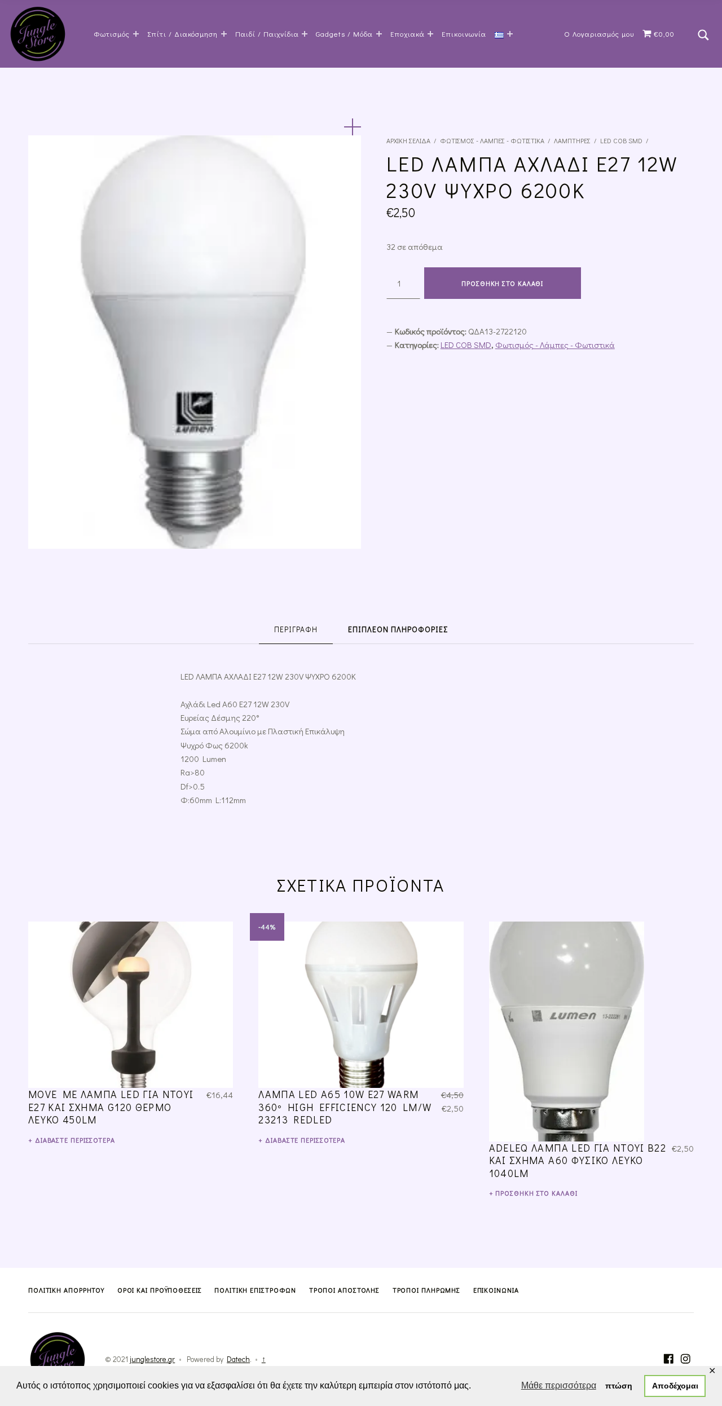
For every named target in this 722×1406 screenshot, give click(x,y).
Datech (238, 1359)
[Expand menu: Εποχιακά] (430, 34)
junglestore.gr (152, 1359)
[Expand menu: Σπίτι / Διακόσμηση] (224, 34)
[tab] (296, 630)
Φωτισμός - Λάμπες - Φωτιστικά (492, 140)
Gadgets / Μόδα (344, 33)
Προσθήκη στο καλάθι (502, 283)
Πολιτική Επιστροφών (255, 1289)
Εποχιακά (407, 33)
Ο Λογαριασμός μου (599, 33)
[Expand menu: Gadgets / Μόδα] (379, 34)
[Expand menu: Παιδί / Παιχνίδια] (304, 34)
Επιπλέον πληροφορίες (398, 629)
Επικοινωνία (464, 33)
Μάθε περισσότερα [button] (558, 1385)
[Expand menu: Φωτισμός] (136, 34)
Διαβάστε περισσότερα (75, 1139)
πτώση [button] (618, 1385)
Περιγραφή (296, 629)
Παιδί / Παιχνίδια (267, 33)
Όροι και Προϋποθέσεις (159, 1289)
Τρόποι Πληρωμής (427, 1289)
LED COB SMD (621, 140)
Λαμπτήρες (572, 140)
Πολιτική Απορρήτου (66, 1289)
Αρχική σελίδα (408, 140)
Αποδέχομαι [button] (675, 1385)
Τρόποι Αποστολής (344, 1289)
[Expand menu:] (510, 34)
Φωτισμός (112, 33)
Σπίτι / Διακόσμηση (182, 33)
